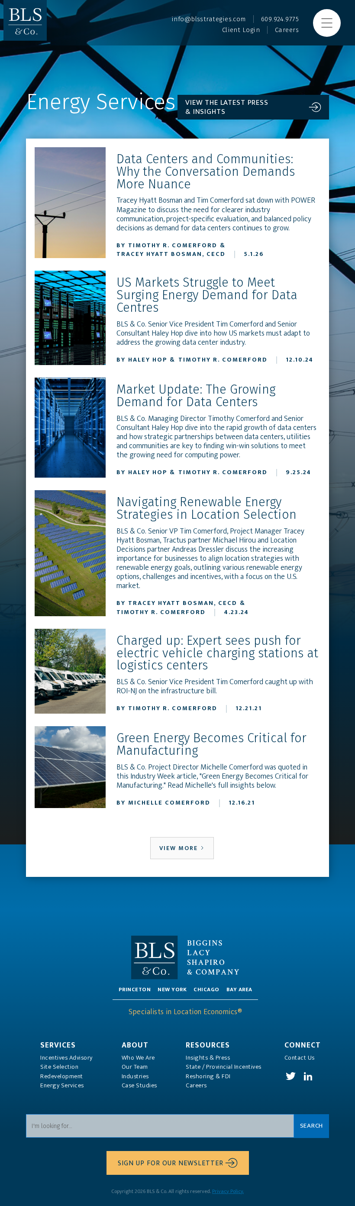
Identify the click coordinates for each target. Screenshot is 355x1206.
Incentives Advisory (66, 1058)
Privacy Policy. (228, 1191)
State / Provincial (223, 1067)
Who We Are (138, 1058)
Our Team (135, 1067)
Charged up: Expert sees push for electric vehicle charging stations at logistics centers (217, 653)
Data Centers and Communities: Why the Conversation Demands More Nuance (205, 172)
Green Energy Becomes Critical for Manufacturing (211, 744)
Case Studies (139, 1085)
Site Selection (59, 1067)
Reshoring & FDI (208, 1076)
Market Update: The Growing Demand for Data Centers (195, 396)
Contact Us (299, 1058)
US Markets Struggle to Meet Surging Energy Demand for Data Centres (206, 295)
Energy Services (62, 1085)
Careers (196, 1085)
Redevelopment (61, 1076)
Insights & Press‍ (208, 1058)
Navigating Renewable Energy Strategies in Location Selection (206, 508)
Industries (135, 1076)
